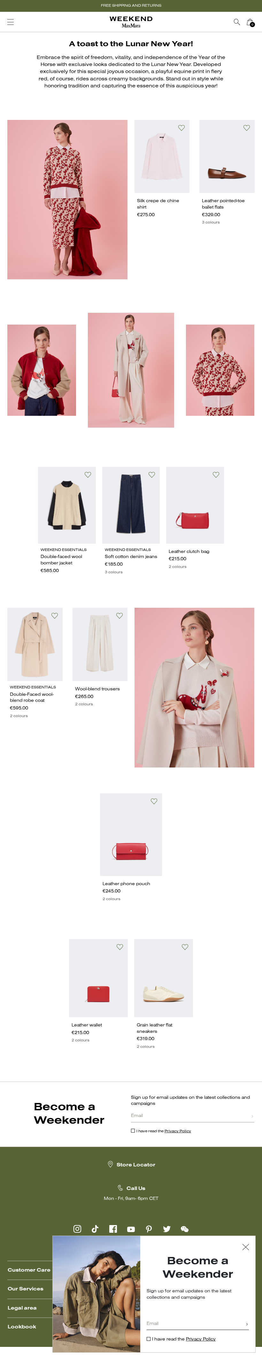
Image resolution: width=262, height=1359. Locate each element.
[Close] (246, 1247)
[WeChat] (185, 1229)
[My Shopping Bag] (250, 22)
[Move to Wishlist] (181, 128)
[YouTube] (131, 1229)
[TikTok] (95, 1229)
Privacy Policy (178, 1131)
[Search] (237, 22)
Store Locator (136, 1165)
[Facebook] (113, 1229)
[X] (167, 1229)
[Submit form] (252, 1116)
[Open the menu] (10, 22)
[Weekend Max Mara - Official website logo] (131, 22)
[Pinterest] (149, 1229)
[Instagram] (77, 1229)
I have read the (163, 1131)
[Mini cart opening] (259, 22)
